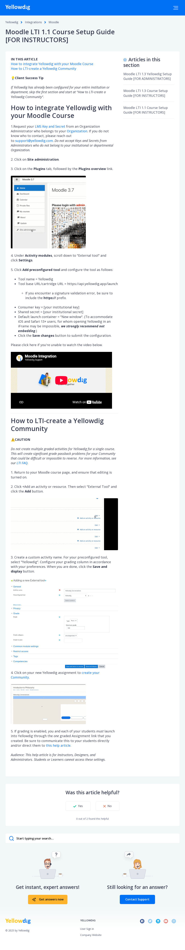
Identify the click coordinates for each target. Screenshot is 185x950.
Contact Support (137, 899)
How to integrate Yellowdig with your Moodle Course (52, 64)
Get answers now (51, 899)
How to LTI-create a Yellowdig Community (43, 68)
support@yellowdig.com (34, 140)
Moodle (54, 22)
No (109, 806)
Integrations (33, 22)
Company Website (91, 935)
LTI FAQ (22, 463)
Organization (77, 131)
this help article (58, 745)
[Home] (17, 7)
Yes (80, 806)
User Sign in (87, 929)
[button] (176, 8)
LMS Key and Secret (50, 126)
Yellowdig (11, 22)
